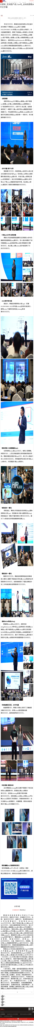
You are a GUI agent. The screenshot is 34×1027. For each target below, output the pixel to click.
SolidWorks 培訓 (8, 1016)
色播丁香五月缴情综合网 (5, 1025)
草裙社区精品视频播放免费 (10, 1026)
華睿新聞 (33, 15)
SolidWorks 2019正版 (12, 1014)
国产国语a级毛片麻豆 (15, 1025)
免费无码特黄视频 (24, 1025)
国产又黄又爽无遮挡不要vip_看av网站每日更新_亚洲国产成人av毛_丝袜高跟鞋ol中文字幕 (17, 4)
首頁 (31, 15)
